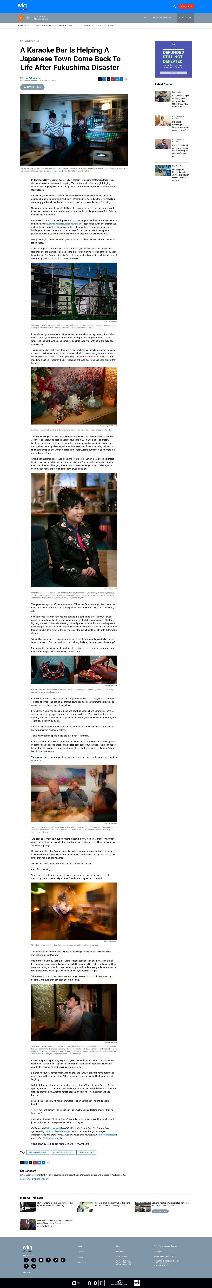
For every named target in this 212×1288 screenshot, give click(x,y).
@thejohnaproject (107, 1134)
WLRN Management (161, 1265)
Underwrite (82, 1263)
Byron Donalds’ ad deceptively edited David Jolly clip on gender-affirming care (180, 150)
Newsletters (65, 26)
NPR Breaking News (29, 41)
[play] (21, 17)
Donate (80, 1257)
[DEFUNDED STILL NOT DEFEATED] (173, 59)
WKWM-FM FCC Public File (125, 1265)
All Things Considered (63, 1152)
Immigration (177, 92)
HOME (20, 26)
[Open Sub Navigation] (32, 26)
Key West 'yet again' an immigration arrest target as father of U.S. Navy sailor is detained (180, 101)
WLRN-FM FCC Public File (125, 1263)
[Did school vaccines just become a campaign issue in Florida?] (163, 120)
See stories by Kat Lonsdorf (34, 1178)
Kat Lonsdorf (35, 78)
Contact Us (82, 1252)
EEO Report (158, 1252)
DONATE (187, 6)
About (99, 26)
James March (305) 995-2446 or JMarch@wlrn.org (166, 1262)
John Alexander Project (59, 1131)
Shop (118, 1246)
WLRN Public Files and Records (165, 1246)
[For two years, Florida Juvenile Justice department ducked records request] (163, 170)
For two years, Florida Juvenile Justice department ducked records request (180, 174)
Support (86, 26)
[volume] (28, 18)
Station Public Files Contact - (165, 1256)
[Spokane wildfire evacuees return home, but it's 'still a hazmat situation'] (143, 1207)
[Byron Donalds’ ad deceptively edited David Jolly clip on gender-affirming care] (163, 144)
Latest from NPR (86, 1152)
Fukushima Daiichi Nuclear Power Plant (63, 223)
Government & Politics (178, 117)
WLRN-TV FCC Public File (125, 1261)
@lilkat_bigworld (53, 1128)
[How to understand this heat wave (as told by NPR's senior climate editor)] (28, 1207)
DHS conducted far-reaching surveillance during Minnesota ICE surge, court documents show (54, 1223)
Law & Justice (177, 166)
